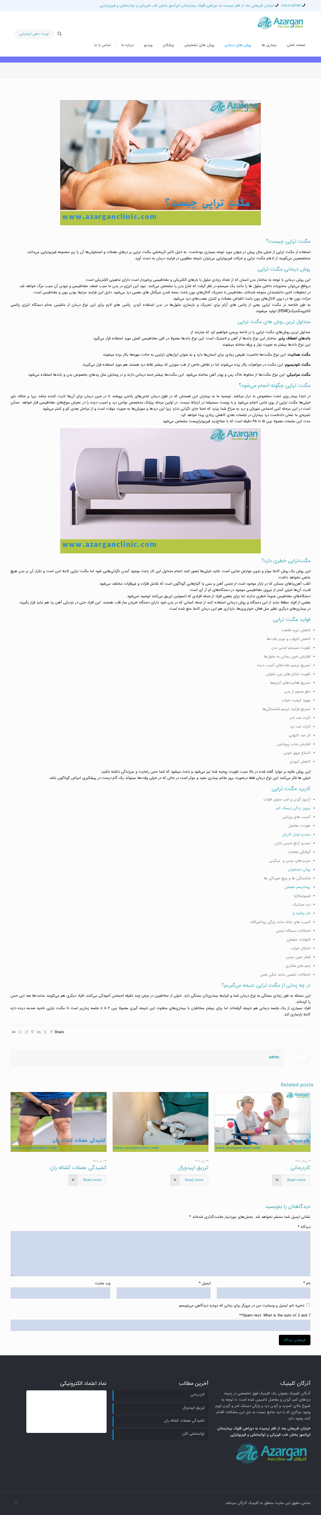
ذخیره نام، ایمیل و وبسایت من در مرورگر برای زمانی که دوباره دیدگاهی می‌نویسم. (241, 1306)
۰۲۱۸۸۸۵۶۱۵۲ (291, 6)
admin (274, 1057)
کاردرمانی (300, 1168)
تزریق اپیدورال (193, 1168)
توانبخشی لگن (193, 1434)
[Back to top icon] (16, 1503)
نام (306, 1283)
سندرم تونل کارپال (296, 834)
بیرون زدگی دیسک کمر (293, 808)
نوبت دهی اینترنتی (34, 34)
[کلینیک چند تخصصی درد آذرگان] (281, 22)
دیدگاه (304, 1227)
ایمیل (204, 1283)
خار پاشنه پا (301, 913)
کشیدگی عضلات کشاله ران (78, 1168)
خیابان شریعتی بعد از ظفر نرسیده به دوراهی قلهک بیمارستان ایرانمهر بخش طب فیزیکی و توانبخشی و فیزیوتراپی (187, 6)
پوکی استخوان (299, 870)
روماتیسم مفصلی (297, 887)
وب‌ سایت (102, 1283)
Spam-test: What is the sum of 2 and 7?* (274, 1316)
